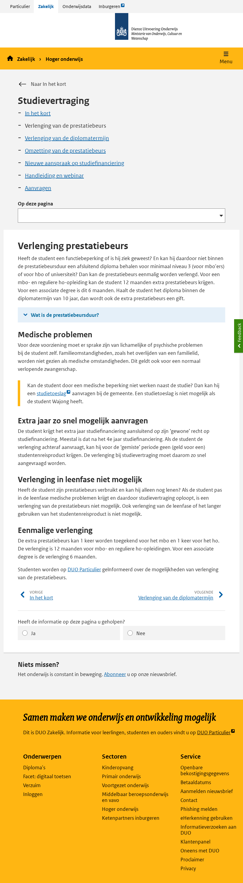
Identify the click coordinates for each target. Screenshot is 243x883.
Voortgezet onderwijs (125, 785)
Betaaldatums (195, 782)
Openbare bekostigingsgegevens (204, 770)
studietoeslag (51, 394)
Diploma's (34, 767)
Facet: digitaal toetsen (47, 776)
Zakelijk (46, 6)
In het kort (38, 113)
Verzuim (32, 785)
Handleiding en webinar (54, 175)
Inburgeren (109, 8)
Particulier (20, 6)
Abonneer (115, 674)
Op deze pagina (35, 203)
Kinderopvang (117, 767)
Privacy (188, 868)
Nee (140, 633)
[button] (225, 58)
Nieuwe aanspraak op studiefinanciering (74, 163)
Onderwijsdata (77, 6)
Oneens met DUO (199, 850)
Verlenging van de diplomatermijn (67, 138)
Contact (188, 800)
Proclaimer (192, 859)
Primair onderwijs (121, 776)
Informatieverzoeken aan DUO (208, 830)
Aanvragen (38, 188)
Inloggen (33, 794)
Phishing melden (199, 809)
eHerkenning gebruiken (206, 818)
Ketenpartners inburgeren (130, 818)
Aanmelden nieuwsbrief (206, 791)
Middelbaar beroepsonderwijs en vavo (135, 797)
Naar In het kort (48, 84)
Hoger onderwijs (64, 59)
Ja (33, 633)
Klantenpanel (195, 841)
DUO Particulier (84, 569)
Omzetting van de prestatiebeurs (65, 150)
